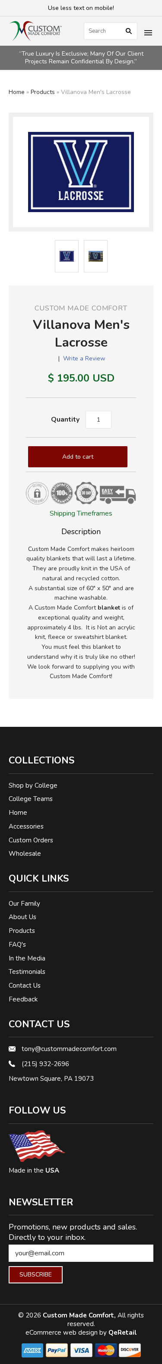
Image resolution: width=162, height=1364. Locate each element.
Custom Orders (31, 840)
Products (43, 92)
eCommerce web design (62, 1332)
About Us (22, 917)
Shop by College (33, 785)
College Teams (31, 799)
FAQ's (17, 944)
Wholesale (25, 853)
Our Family (24, 903)
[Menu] (148, 33)
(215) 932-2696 (45, 1064)
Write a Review (84, 358)
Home (17, 92)
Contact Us (25, 985)
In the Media (27, 958)
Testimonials (27, 971)
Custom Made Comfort (81, 308)
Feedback (23, 999)
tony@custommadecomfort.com (69, 1049)
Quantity (65, 419)
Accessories (26, 826)
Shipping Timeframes (81, 513)
